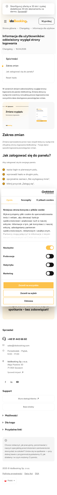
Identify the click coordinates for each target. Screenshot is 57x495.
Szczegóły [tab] (26, 200)
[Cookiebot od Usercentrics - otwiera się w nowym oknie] (42, 192)
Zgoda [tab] (9, 200)
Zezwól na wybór (28, 293)
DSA (37, 473)
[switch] (50, 256)
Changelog (24, 28)
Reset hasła (11, 77)
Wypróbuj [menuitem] (47, 21)
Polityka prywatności (12, 473)
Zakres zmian (12, 65)
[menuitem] (9, 481)
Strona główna (9, 28)
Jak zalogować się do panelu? (20, 71)
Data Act (28, 473)
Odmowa (28, 301)
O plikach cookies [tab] (45, 200)
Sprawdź (22, 11)
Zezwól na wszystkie (28, 285)
